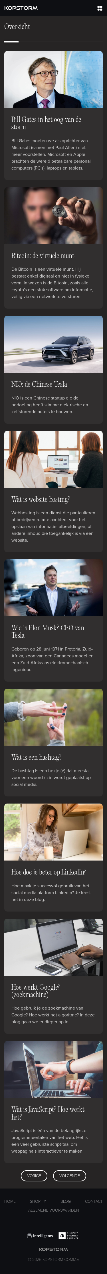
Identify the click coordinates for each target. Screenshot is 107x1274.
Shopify (38, 1201)
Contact (94, 1201)
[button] (100, 8)
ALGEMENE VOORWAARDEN (53, 1210)
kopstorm (53, 1254)
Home (10, 1201)
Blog (65, 1201)
